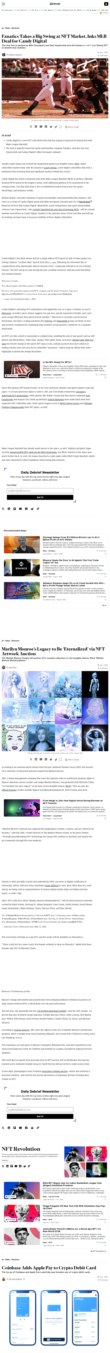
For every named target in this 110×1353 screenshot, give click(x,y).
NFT (77, 163)
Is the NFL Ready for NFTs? (57, 362)
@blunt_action (78, 915)
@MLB (39, 285)
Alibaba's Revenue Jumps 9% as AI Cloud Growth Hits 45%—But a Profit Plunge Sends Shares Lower (74, 584)
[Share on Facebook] (46, 126)
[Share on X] (31, 126)
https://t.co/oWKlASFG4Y (13, 294)
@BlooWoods (23, 918)
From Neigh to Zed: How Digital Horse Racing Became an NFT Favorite (73, 801)
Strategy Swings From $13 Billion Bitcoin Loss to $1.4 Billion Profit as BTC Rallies (71, 538)
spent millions (52, 885)
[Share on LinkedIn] (36, 126)
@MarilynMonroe (13, 915)
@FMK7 (35, 921)
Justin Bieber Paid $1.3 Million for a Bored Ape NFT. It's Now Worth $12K (72, 1230)
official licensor (9, 790)
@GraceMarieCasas (39, 918)
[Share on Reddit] (51, 126)
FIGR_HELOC (105, 10)
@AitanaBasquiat (9, 918)
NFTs (68, 786)
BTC (3, 10)
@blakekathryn (23, 921)
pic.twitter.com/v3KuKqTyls (60, 294)
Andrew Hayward (15, 55)
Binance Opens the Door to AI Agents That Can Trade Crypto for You (71, 561)
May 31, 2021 (41, 926)
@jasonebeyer (78, 918)
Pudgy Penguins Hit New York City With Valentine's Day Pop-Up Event (74, 1207)
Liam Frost (13, 667)
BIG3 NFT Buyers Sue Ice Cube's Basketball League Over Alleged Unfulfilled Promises (72, 1184)
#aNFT (47, 915)
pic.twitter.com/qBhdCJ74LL (70, 921)
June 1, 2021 (30, 299)
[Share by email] (41, 126)
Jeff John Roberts (15, 1279)
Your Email (11, 485)
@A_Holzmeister (9, 921)
